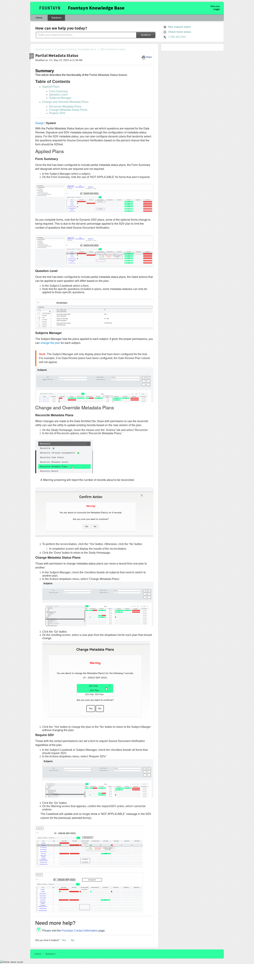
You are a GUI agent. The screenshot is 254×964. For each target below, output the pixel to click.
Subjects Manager (60, 97)
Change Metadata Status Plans (68, 109)
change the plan (50, 343)
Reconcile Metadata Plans (65, 106)
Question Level (58, 94)
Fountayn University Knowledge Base (75, 49)
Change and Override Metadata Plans (65, 101)
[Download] (120, 452)
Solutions (56, 17)
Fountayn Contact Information (80, 930)
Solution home (43, 49)
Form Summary (58, 91)
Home (39, 17)
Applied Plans (50, 86)
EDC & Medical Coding (112, 49)
